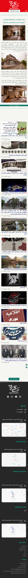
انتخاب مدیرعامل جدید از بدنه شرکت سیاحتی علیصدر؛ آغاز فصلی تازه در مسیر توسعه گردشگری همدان (14, 359)
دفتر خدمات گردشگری (20, 507)
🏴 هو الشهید (23, 287)
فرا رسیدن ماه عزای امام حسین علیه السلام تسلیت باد (14, 305)
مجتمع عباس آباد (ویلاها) (19, 471)
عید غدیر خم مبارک (22, 341)
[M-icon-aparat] (8, 397)
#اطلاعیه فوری (23, 323)
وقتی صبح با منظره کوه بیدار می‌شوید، (18, 155)
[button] (26, 11)
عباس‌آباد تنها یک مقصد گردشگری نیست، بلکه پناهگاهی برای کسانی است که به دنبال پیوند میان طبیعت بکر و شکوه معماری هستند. (14, 212)
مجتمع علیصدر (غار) (21, 442)
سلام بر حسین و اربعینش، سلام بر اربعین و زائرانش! (15, 251)
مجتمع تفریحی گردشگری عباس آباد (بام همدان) (15, 269)
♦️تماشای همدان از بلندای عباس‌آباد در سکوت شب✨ (14, 193)
